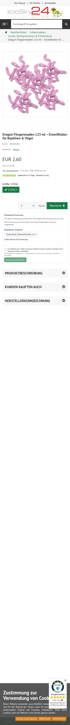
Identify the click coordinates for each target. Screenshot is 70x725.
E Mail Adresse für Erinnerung (16, 239)
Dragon (16, 149)
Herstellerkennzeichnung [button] (27, 301)
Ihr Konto (35, 3)
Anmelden (50, 3)
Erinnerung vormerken (15, 260)
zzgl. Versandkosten (10, 170)
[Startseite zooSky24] (35, 12)
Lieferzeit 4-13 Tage (26, 175)
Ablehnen (44, 718)
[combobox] (10, 190)
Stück (41, 205)
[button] (35, 287)
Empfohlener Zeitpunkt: (13, 230)
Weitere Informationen (26, 719)
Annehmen (59, 718)
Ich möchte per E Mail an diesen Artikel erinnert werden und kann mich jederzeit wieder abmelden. (35, 250)
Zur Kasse (19, 3)
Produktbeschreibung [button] (23, 273)
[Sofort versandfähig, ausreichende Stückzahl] (9, 175)
